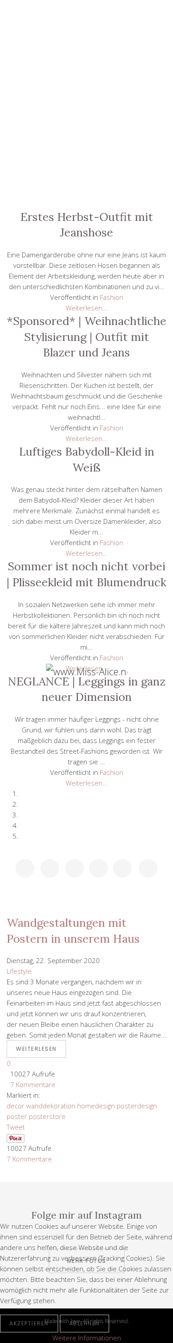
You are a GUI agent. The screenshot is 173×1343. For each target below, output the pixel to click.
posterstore (47, 1116)
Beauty (86, 89)
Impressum (86, 189)
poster (17, 1116)
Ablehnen (84, 1323)
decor (15, 1105)
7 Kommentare (31, 1084)
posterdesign (137, 1105)
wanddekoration (50, 1105)
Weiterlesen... (87, 307)
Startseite (86, 49)
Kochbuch (86, 130)
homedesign (96, 1105)
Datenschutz (86, 169)
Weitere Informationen (86, 1337)
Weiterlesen (36, 1049)
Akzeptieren (29, 1323)
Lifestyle (86, 69)
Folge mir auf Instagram (86, 1215)
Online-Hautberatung (86, 149)
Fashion (86, 110)
